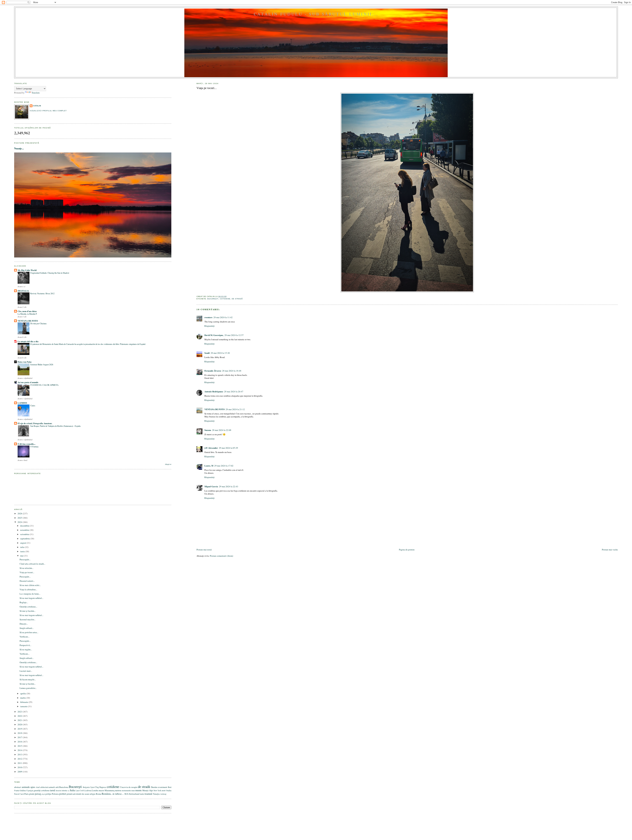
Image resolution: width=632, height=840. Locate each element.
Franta (16, 790)
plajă (43, 794)
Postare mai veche (610, 549)
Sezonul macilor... (27, 619)
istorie (64, 790)
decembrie (25, 525)
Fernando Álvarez (212, 370)
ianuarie (24, 706)
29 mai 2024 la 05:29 (228, 447)
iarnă (52, 790)
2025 (20, 517)
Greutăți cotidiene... (28, 606)
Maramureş (110, 790)
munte (138, 790)
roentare (208, 317)
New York (157, 790)
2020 (20, 724)
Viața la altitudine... (28, 589)
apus (32, 787)
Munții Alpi (147, 790)
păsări (31, 793)
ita (68, 790)
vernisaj (163, 794)
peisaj (38, 793)
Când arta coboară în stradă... (32, 563)
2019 (20, 728)
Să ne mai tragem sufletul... (31, 598)
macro (101, 790)
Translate (36, 92)
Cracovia (124, 787)
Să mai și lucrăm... (28, 610)
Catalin (37, 106)
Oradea (168, 790)
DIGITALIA (23, 290)
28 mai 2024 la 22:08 (221, 430)
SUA (126, 793)
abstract (17, 787)
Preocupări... (25, 559)
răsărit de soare (82, 793)
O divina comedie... (26, 443)
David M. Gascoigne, (214, 335)
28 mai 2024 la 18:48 (231, 370)
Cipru (92, 787)
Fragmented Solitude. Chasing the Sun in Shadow (49, 272)
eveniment (162, 787)
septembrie (25, 538)
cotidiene (225, 299)
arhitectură (44, 787)
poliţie (48, 793)
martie (23, 697)
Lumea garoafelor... (28, 688)
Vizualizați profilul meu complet (48, 111)
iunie (22, 551)
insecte (58, 790)
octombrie (25, 534)
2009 (20, 771)
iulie (22, 547)
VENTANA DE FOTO (214, 409)
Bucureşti (212, 299)
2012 (20, 758)
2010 (20, 767)
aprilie (23, 693)
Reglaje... (24, 602)
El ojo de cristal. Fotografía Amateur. (35, 423)
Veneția (156, 793)
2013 (20, 754)
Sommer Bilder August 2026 (41, 364)
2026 (20, 513)
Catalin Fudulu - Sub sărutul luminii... (316, 14)
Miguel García (211, 486)
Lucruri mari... (26, 670)
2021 (20, 720)
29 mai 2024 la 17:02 (223, 465)
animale (26, 787)
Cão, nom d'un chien (27, 311)
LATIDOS (22, 402)
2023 (20, 711)
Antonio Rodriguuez (213, 391)
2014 (20, 750)
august (23, 542)
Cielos (32, 405)
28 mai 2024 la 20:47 (233, 391)
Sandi (207, 352)
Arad (38, 787)
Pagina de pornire (407, 549)
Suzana (207, 430)
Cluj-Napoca (100, 787)
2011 (20, 763)
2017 (20, 737)
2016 (20, 741)
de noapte (133, 787)
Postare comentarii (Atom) (221, 555)
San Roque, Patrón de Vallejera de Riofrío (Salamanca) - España (55, 426)
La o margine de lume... (30, 593)
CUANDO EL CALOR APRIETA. (44, 385)
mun (133, 790)
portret (62, 793)
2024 (20, 522)
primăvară (71, 793)
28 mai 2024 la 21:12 (235, 409)
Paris (26, 793)
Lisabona (87, 790)
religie (92, 793)
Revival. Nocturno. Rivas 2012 (42, 293)
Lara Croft (80, 790)
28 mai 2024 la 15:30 (220, 352)
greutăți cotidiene (42, 790)
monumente (126, 790)
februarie (24, 702)
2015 (20, 745)
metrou (118, 790)
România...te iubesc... (113, 793)
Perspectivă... (25, 645)
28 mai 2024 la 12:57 (234, 335)
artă (57, 787)
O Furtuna (34, 446)
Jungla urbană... (27, 628)
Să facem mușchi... (28, 679)
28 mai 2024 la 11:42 (223, 317)
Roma (98, 793)
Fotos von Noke (25, 361)
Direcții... (24, 623)
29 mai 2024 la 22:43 (228, 486)
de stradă (237, 299)
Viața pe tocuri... (207, 88)
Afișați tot (168, 464)
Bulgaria (86, 787)
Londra (95, 790)
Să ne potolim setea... (29, 632)
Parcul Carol (19, 794)
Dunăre (154, 787)
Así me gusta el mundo (28, 382)
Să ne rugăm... (26, 649)
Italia (72, 790)
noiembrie (25, 529)
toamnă (148, 793)
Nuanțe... (19, 148)
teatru (142, 794)
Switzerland (134, 793)
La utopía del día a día (28, 341)
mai (22, 555)
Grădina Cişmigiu (26, 790)
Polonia (55, 793)
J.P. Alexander (211, 447)
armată (52, 787)
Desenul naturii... (27, 580)
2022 (20, 715)
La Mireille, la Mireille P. (27, 314)
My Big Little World (27, 270)
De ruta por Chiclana (38, 323)
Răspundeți (209, 325)
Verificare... (24, 636)
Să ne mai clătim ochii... (30, 585)
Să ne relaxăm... (26, 568)
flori (169, 787)
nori (163, 790)
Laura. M (208, 465)
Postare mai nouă (204, 549)
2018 (20, 733)
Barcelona (63, 787)
